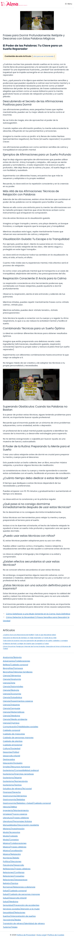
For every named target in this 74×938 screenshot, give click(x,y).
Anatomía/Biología (12, 657)
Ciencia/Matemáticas (13, 712)
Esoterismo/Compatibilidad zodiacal (21, 770)
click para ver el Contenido (43, 56)
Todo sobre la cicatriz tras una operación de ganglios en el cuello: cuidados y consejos (35, 640)
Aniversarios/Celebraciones (16, 661)
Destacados (9, 759)
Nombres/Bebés (11, 857)
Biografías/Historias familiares (17, 672)
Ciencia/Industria (11, 704)
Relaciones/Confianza (13, 872)
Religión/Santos (10, 883)
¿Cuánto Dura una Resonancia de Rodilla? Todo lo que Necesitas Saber (29, 635)
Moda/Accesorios (11, 832)
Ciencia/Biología (11, 690)
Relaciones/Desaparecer (15, 879)
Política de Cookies (56, 935)
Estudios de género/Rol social (17, 788)
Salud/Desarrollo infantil (14, 898)
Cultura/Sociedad (11, 748)
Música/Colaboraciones (14, 843)
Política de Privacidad (26, 935)
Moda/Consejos (11, 839)
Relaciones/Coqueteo (13, 876)
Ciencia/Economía (12, 693)
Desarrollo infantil (11, 755)
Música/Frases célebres (14, 847)
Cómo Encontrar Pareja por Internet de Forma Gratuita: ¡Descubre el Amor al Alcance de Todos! (37, 647)
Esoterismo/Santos (12, 785)
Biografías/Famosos (13, 668)
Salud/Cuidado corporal (15, 890)
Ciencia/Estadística (12, 697)
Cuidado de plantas (12, 741)
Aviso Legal (41, 935)
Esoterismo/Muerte (12, 777)
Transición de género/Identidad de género (24, 923)
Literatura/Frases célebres (16, 817)
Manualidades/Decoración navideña (21, 825)
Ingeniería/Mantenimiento (16, 810)
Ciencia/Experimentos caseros (18, 701)
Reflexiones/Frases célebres (16, 868)
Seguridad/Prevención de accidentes (21, 905)
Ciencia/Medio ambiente (15, 719)
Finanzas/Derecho (12, 792)
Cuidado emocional (12, 744)
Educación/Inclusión (12, 763)
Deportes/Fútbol (11, 752)
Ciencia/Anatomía (12, 679)
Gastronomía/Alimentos (15, 796)
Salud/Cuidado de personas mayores (21, 894)
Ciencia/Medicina (11, 715)
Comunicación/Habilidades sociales (20, 726)
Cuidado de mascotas (14, 734)
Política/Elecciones (12, 861)
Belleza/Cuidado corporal (15, 664)
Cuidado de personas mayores (18, 737)
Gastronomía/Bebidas (14, 799)
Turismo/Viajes (10, 927)
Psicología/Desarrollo (13, 865)
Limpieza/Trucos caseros (15, 814)
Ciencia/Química (11, 723)
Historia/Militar (10, 806)
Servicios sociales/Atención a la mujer (21, 908)
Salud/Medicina (10, 901)
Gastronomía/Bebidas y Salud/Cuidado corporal (27, 803)
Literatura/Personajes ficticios (17, 821)
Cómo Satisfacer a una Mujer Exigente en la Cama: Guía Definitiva (38, 613)
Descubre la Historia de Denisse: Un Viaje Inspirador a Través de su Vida (29, 638)
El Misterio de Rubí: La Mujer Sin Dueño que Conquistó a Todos (26, 643)
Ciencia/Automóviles (13, 686)
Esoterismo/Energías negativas (18, 774)
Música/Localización (12, 850)
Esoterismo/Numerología (15, 781)
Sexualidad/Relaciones (14, 912)
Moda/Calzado (10, 836)
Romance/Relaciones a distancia (19, 887)
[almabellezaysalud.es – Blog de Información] (14, 4)
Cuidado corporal (11, 730)
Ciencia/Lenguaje (11, 708)
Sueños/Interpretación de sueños (19, 916)
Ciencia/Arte (9, 683)
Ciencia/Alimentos (12, 675)
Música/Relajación (12, 854)
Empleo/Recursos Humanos (16, 766)
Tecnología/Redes (12, 919)
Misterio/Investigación (13, 828)
